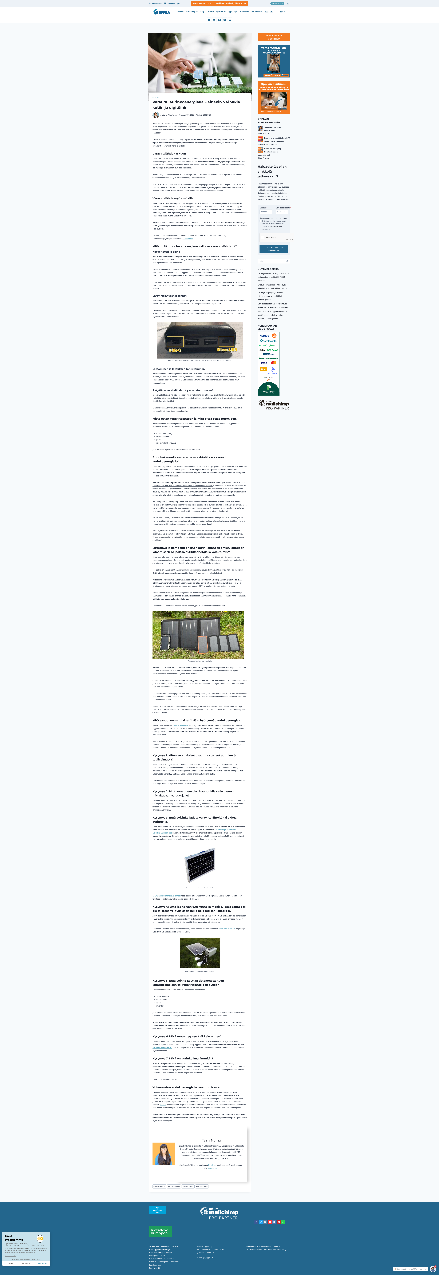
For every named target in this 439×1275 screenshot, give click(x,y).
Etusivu (180, 12)
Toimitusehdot (155, 1265)
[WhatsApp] (283, 1222)
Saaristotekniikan (181, 725)
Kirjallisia (212, 1165)
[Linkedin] (274, 1222)
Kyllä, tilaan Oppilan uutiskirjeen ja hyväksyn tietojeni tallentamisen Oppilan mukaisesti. (274, 225)
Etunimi (263, 208)
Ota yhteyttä (256, 12)
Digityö (155, 97)
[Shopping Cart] (287, 3)
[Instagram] (219, 19)
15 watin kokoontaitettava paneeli (167, 896)
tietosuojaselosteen (275, 226)
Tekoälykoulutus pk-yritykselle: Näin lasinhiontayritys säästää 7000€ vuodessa (273, 277)
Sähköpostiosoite (282, 208)
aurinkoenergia (159, 1186)
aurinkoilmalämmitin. (162, 1048)
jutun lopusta (187, 239)
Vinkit (211, 12)
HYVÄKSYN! (42, 1263)
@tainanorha (218, 1149)
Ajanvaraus (221, 12)
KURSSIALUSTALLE (277, 3)
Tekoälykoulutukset (157, 1256)
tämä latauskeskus (227, 929)
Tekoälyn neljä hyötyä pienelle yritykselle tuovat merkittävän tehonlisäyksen (270, 296)
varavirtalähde (201, 1186)
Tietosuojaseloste (10, 1256)
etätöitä (163, 1105)
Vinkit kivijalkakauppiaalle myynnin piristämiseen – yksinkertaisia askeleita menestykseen (272, 315)
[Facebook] (209, 19)
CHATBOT (244, 12)
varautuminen (188, 1186)
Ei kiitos (10, 1263)
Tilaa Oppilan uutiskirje (159, 1249)
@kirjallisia (212, 1168)
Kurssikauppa (192, 12)
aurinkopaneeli (174, 1186)
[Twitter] (214, 19)
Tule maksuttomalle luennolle (161, 1259)
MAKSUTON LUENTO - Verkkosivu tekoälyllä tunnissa (219, 3)
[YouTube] (224, 19)
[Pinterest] (230, 19)
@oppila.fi (230, 1149)
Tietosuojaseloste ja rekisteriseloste (164, 1262)
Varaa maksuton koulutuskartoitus (163, 1246)
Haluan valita (26, 1263)
